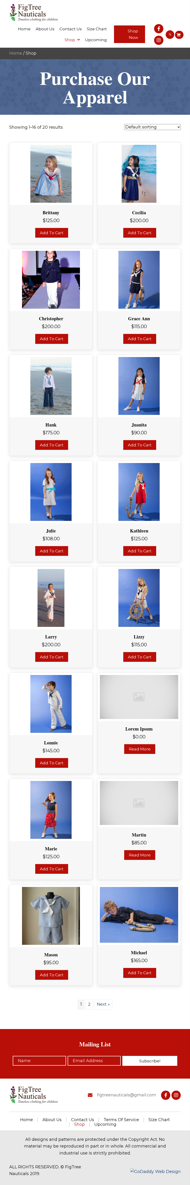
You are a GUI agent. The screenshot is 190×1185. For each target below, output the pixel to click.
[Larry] (51, 597)
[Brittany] (51, 173)
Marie (51, 848)
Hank (51, 424)
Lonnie (51, 742)
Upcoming (105, 1124)
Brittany (51, 212)
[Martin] (139, 802)
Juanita (139, 424)
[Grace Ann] (139, 279)
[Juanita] (139, 385)
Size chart (159, 1120)
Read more (140, 749)
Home (15, 53)
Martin (139, 834)
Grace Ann (139, 318)
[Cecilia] (139, 173)
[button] (129, 34)
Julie (51, 530)
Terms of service (121, 1120)
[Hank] (51, 385)
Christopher (51, 318)
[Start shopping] (179, 35)
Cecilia (139, 212)
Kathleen (139, 530)
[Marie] (51, 809)
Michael (139, 952)
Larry (51, 636)
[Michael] (139, 914)
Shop (79, 1124)
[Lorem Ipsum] (139, 696)
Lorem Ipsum (139, 728)
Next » (103, 1004)
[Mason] (51, 915)
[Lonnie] (51, 703)
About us (52, 1120)
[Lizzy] (139, 597)
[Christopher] (51, 279)
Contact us (82, 1120)
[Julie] (51, 491)
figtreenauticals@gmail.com (126, 1095)
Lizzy (139, 636)
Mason (51, 954)
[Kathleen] (139, 491)
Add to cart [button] (51, 232)
